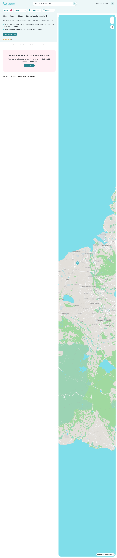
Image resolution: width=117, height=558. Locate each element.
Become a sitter (102, 3)
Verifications (35, 10)
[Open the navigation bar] (112, 3)
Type (8, 10)
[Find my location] (112, 27)
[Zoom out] (112, 22)
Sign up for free (10, 34)
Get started (29, 65)
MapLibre (99, 554)
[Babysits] (9, 3)
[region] (87, 286)
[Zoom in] (112, 18)
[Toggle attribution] (113, 554)
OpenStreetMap (108, 554)
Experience (21, 10)
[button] (77, 263)
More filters (49, 10)
